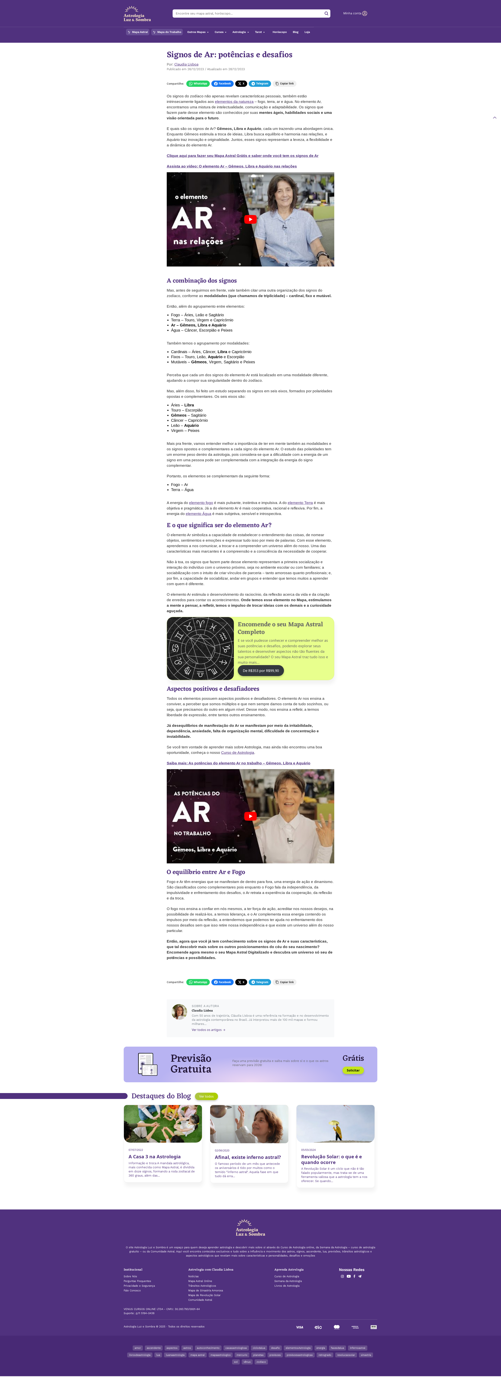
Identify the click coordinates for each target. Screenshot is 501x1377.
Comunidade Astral (200, 1300)
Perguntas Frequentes (137, 1281)
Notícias (193, 1276)
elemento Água (198, 514)
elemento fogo (201, 503)
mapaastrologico (221, 1354)
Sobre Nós (130, 1276)
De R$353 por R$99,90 (261, 670)
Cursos (219, 32)
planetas (258, 1354)
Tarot (259, 32)
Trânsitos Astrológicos (202, 1285)
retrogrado (325, 1354)
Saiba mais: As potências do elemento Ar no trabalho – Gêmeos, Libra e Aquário (238, 763)
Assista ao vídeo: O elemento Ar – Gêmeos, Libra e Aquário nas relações (232, 166)
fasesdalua (337, 1347)
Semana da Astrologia (288, 1281)
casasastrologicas (236, 1347)
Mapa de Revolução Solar (204, 1295)
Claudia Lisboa (186, 64)
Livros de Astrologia (286, 1285)
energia (320, 1347)
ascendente (154, 1347)
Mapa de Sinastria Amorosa (205, 1290)
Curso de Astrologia (237, 753)
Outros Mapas (196, 32)
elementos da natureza (234, 102)
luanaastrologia (175, 1354)
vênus (247, 1361)
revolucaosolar (346, 1354)
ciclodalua (259, 1347)
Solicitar (353, 1070)
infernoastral (357, 1347)
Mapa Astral (139, 32)
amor (138, 1347)
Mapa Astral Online (200, 1281)
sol (236, 1361)
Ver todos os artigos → (208, 1030)
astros (187, 1347)
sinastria (366, 1354)
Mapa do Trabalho (169, 32)
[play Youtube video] (250, 219)
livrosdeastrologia (139, 1354)
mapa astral (197, 1354)
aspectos (172, 1347)
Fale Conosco (132, 1290)
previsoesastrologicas (300, 1354)
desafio (275, 1347)
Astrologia (239, 32)
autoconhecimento (208, 1347)
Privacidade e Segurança (139, 1285)
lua (158, 1354)
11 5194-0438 (146, 1313)
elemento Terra (300, 503)
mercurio (242, 1354)
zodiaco (261, 1361)
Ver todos (206, 1096)
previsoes (275, 1354)
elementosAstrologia (298, 1347)
